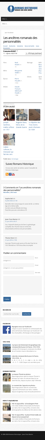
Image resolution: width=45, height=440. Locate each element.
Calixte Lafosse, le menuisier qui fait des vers (8, 150)
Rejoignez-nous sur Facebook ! (22, 327)
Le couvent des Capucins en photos (23, 385)
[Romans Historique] (23, 12)
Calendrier (20, 46)
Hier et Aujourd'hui (10, 401)
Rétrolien (6, 192)
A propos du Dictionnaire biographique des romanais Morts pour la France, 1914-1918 (26, 346)
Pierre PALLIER (17, 80)
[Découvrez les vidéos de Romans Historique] (13, 174)
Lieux (37, 46)
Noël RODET (17, 64)
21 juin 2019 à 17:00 (11, 240)
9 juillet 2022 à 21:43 (11, 201)
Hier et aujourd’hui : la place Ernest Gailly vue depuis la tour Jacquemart (26, 416)
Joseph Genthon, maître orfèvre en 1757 (8, 126)
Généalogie (14, 159)
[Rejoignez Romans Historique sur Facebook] (10, 174)
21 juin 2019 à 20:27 (11, 221)
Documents (6, 48)
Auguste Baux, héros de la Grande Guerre (21, 124)
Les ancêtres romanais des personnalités (20, 40)
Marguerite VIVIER (18, 72)
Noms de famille (29, 46)
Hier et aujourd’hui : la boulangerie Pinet (25, 404)
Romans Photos (9, 371)
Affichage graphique (34, 53)
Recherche (12, 46)
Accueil (5, 46)
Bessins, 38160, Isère (41, 67)
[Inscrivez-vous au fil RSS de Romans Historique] (7, 174)
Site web (37, 272)
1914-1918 (6, 342)
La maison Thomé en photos (21, 374)
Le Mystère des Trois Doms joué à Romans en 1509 (34, 126)
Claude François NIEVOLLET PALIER (18, 90)
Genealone (11, 103)
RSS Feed (13, 192)
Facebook (6, 324)
